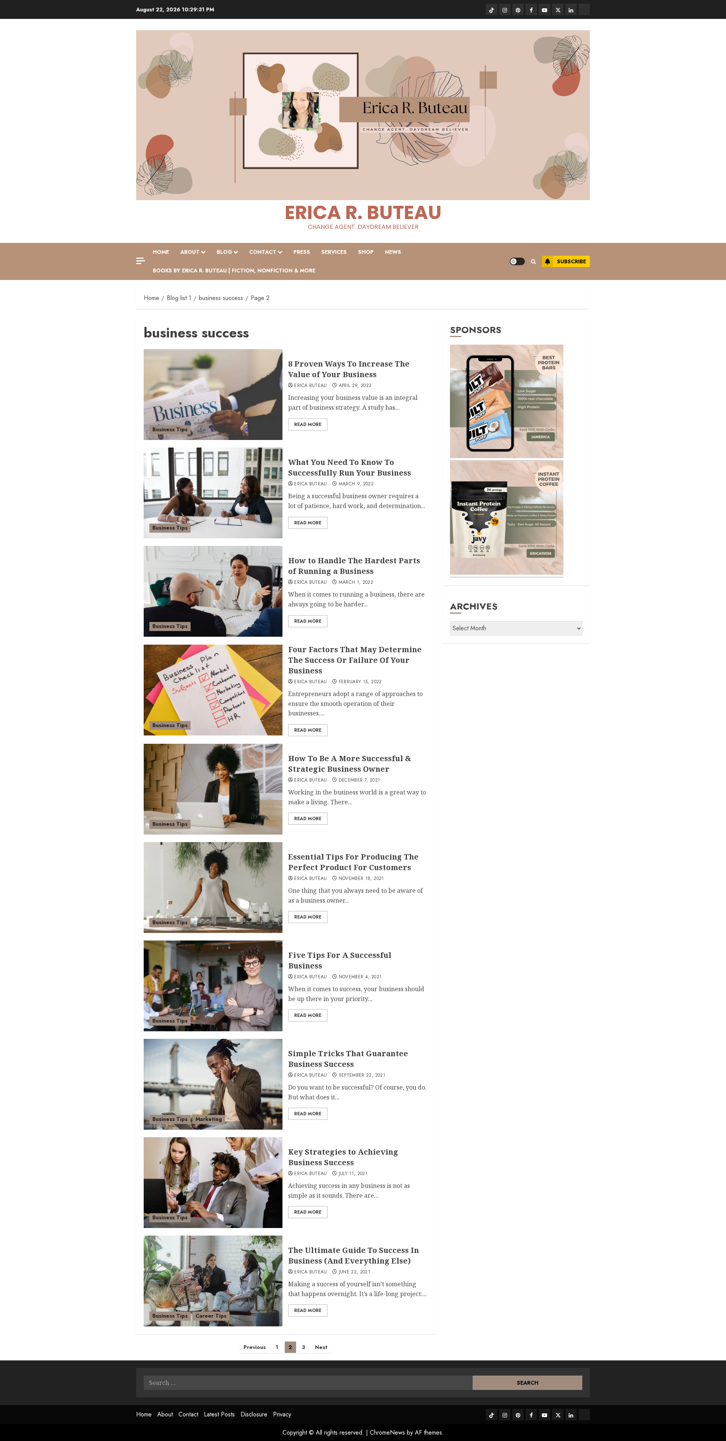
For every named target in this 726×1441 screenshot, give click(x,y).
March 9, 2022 (356, 484)
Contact (262, 252)
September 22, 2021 (362, 1076)
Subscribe (571, 261)
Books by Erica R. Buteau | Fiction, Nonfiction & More (234, 270)
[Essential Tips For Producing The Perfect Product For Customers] (213, 887)
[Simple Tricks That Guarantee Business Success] (213, 1084)
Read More (307, 424)
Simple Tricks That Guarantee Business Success (348, 1058)
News (393, 252)
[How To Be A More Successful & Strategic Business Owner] (213, 789)
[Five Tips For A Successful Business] (213, 985)
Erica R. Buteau (363, 212)
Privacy (282, 1414)
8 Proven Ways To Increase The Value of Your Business (349, 369)
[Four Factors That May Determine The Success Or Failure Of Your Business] (213, 690)
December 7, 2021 (359, 780)
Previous (255, 1347)
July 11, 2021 (353, 1174)
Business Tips (170, 429)
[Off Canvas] (140, 261)
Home (161, 252)
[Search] (533, 261)
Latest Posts (219, 1414)
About (190, 252)
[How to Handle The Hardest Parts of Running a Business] (213, 591)
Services (334, 252)
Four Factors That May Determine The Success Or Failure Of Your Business (355, 660)
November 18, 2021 (361, 879)
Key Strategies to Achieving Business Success (343, 1157)
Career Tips (210, 1316)
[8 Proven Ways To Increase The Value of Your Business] (213, 394)
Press (301, 252)
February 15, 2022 (360, 682)
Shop (366, 252)
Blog (224, 252)
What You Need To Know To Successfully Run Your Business (350, 467)
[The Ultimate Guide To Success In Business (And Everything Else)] (213, 1281)
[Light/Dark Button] (517, 261)
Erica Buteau (310, 386)
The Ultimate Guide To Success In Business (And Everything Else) (353, 1255)
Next (321, 1347)
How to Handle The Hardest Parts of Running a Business (354, 565)
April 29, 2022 (355, 386)
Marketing (208, 1119)
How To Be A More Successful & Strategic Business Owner (349, 763)
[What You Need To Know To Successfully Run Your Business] (213, 493)
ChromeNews (387, 1432)
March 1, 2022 (356, 583)
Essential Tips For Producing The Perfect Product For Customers (353, 862)
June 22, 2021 (355, 1272)
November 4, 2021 (360, 977)
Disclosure (253, 1414)
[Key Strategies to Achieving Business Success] (213, 1182)
